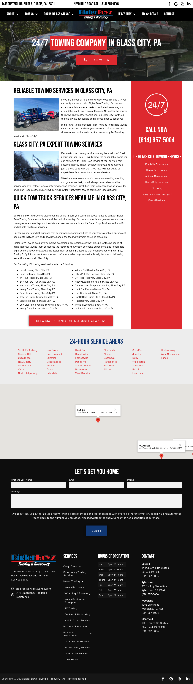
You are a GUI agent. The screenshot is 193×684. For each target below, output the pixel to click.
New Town (52, 350)
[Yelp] (182, 4)
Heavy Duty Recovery (156, 181)
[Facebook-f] (169, 4)
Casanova (109, 357)
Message (16, 491)
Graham (51, 365)
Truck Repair (150, 14)
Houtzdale (138, 373)
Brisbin (136, 369)
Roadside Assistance (57, 14)
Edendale (52, 373)
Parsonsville (110, 361)
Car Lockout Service (77, 641)
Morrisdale (109, 350)
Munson (108, 353)
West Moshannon (170, 353)
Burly (135, 357)
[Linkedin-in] (188, 4)
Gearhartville (25, 365)
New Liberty (24, 361)
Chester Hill (24, 353)
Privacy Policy (24, 575)
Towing (29, 14)
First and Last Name (22, 479)
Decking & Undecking (77, 614)
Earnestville (81, 357)
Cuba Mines (24, 357)
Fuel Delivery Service (77, 647)
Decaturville (82, 353)
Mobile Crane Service (77, 620)
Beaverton (81, 369)
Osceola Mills (54, 361)
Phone (130, 479)
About (10, 14)
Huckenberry (168, 350)
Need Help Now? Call (87, 4)
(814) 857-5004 (109, 4)
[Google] (175, 4)
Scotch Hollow (83, 365)
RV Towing (156, 187)
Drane (50, 369)
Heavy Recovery (74, 587)
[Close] (115, 409)
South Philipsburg (27, 350)
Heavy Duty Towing (156, 169)
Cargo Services (156, 199)
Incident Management (156, 175)
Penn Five (80, 361)
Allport (107, 369)
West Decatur (82, 373)
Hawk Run (80, 350)
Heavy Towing (71, 581)
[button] (98, 420)
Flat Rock (109, 365)
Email (72, 479)
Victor (21, 369)
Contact (169, 14)
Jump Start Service (76, 653)
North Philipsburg (27, 373)
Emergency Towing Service (74, 574)
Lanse (164, 357)
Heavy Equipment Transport (156, 193)
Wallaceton (138, 361)
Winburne (137, 365)
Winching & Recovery (77, 593)
